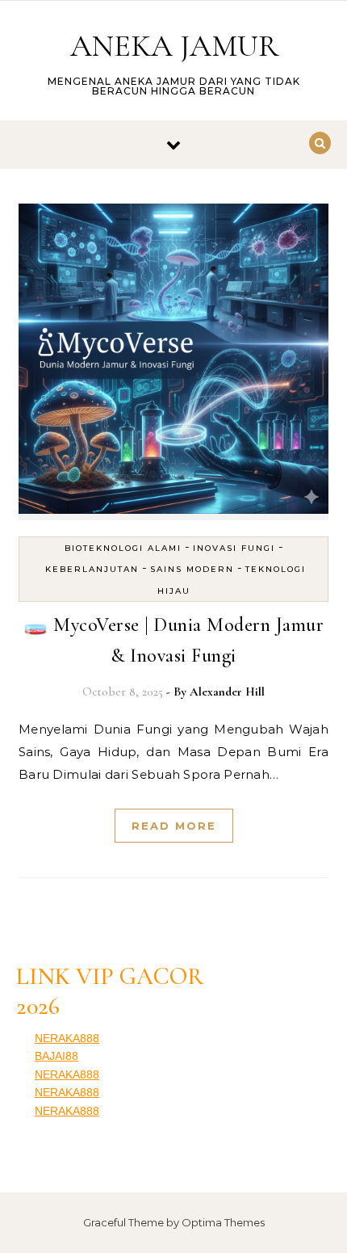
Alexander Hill (227, 691)
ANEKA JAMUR (174, 46)
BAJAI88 (56, 1055)
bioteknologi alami (123, 548)
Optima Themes (223, 1222)
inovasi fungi (234, 548)
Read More (174, 825)
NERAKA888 (67, 1038)
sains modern (192, 569)
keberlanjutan (92, 569)
